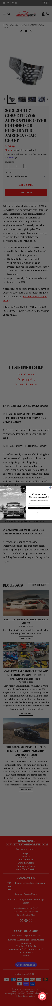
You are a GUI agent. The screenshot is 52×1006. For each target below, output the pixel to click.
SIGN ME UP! (39, 508)
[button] (42, 996)
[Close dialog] (50, 487)
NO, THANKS (39, 512)
